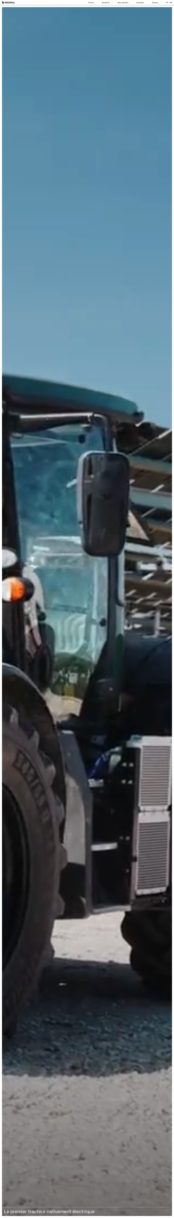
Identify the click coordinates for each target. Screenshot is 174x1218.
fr (167, 2)
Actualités (140, 2)
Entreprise (106, 2)
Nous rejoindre (123, 2)
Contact (155, 2)
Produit (91, 2)
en (171, 2)
